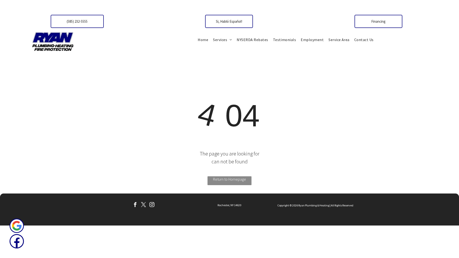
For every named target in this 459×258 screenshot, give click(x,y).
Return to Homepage (229, 179)
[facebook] (135, 205)
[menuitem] (203, 40)
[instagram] (152, 205)
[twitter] (143, 205)
